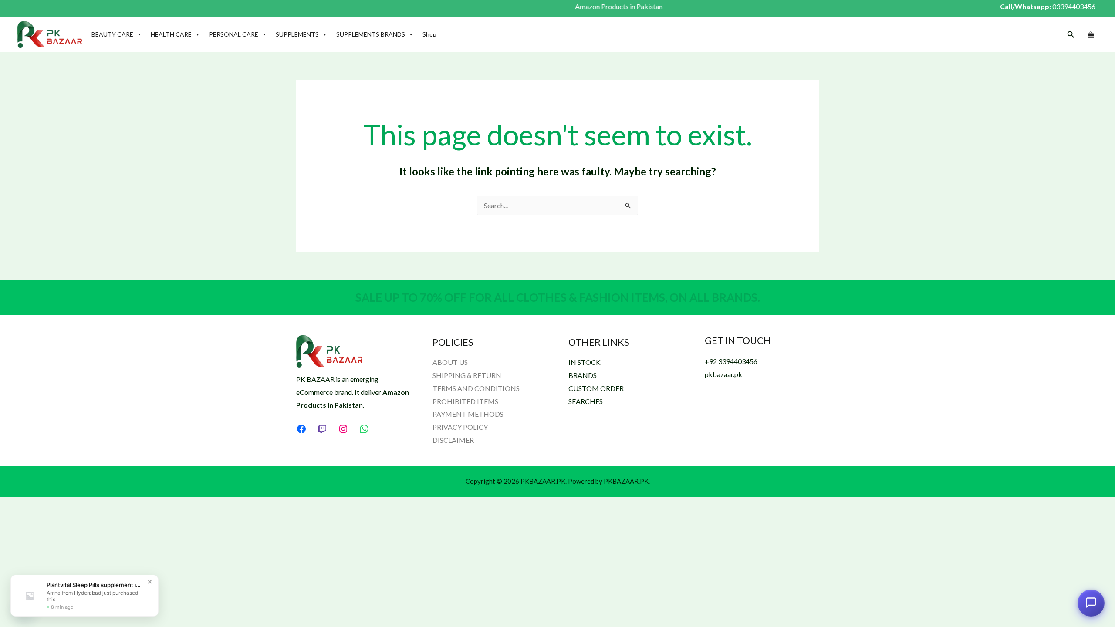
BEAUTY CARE (112, 34)
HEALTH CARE (171, 34)
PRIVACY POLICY (460, 427)
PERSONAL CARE (233, 34)
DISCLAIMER (453, 440)
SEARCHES (585, 401)
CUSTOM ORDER (596, 388)
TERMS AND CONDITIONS (476, 388)
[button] (1071, 34)
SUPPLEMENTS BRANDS (370, 34)
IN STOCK (584, 362)
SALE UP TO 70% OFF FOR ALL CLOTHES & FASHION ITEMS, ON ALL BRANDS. (557, 297)
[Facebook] (301, 429)
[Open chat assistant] (1091, 602)
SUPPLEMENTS (297, 34)
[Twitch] (322, 429)
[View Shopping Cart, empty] (1091, 35)
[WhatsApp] (364, 429)
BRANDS (582, 375)
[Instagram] (343, 429)
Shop (429, 34)
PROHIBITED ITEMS (465, 401)
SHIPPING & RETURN (466, 375)
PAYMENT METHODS (467, 414)
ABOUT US (450, 362)
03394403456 (1073, 6)
